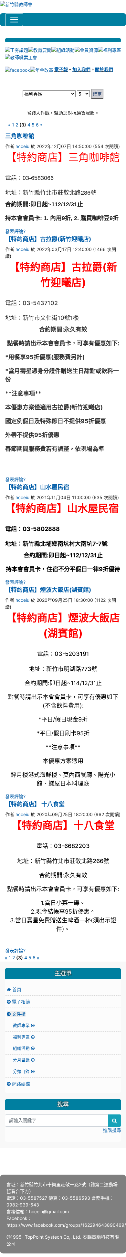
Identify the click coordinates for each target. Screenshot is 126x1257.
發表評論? (15, 231)
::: (6, 35)
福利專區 (22, 1037)
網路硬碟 (20, 1083)
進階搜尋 (112, 1130)
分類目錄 (22, 1071)
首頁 (16, 989)
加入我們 (81, 69)
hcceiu (22, 146)
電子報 (61, 69)
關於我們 (104, 69)
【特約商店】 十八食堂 (35, 804)
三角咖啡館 (19, 136)
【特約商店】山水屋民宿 (37, 487)
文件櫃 (18, 1014)
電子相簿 (20, 1001)
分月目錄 (22, 1059)
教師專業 (22, 1025)
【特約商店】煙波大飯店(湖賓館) (48, 589)
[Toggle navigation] (14, 19)
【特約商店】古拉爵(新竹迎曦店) (48, 239)
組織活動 (22, 1048)
